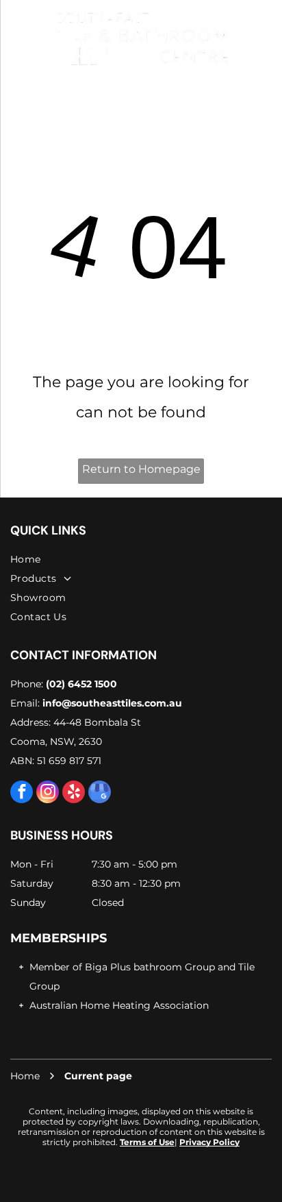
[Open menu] (15, 38)
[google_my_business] (99, 794)
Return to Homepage (141, 469)
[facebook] (21, 794)
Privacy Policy (209, 1142)
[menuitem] (141, 559)
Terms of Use (147, 1142)
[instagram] (47, 794)
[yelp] (73, 794)
